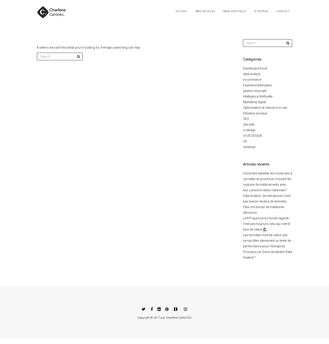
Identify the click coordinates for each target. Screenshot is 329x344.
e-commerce (252, 79)
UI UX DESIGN (252, 135)
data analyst (251, 74)
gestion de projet (254, 91)
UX (245, 141)
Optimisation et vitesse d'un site (265, 107)
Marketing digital (254, 102)
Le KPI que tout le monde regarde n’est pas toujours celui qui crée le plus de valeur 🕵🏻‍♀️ (266, 223)
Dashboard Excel (255, 68)
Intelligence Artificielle (257, 96)
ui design (249, 130)
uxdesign (249, 147)
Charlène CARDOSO (178, 317)
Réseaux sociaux (255, 113)
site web (248, 124)
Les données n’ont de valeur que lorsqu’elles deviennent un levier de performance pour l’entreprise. (267, 240)
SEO (246, 119)
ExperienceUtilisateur (257, 85)
